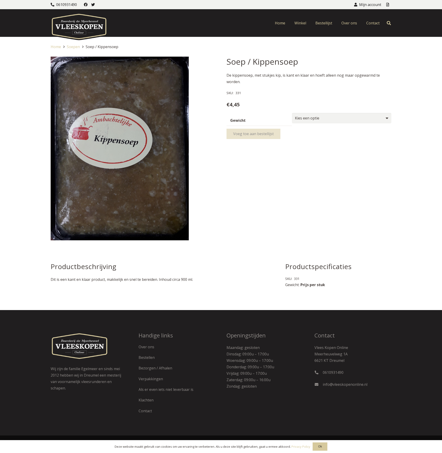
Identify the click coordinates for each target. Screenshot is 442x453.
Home (56, 46)
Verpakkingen (151, 378)
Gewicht (238, 120)
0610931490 (333, 372)
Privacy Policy (300, 446)
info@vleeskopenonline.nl (345, 384)
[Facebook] (85, 4)
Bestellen (147, 357)
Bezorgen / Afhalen (155, 368)
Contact (145, 410)
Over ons (146, 346)
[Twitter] (93, 4)
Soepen (73, 46)
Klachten (146, 400)
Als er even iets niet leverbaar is (166, 389)
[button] (208, 64)
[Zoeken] (388, 23)
